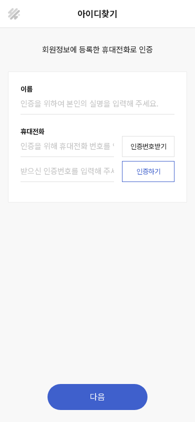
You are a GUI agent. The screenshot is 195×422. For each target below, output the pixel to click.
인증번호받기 (148, 146)
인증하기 (148, 172)
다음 (97, 397)
